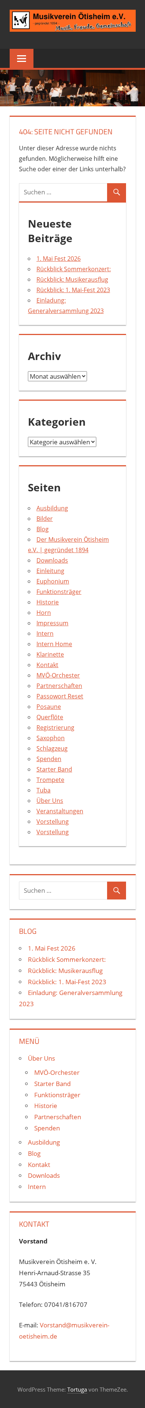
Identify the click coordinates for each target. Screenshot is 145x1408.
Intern (45, 633)
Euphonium (52, 581)
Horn (43, 612)
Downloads (52, 560)
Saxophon (50, 738)
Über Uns (49, 801)
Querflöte (49, 717)
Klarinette (50, 654)
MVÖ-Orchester (58, 675)
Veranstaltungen (59, 811)
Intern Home (54, 644)
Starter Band (54, 769)
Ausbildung (52, 508)
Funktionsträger (58, 592)
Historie (47, 602)
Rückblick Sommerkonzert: (73, 269)
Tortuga (77, 1389)
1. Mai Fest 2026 (58, 258)
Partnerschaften (59, 686)
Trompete (50, 780)
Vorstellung (52, 821)
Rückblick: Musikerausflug (72, 279)
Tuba (43, 790)
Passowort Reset (59, 696)
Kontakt (47, 665)
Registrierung (55, 727)
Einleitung (50, 571)
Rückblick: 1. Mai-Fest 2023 (73, 290)
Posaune (48, 707)
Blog (42, 529)
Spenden (48, 759)
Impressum (52, 623)
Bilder (44, 518)
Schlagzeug (52, 748)
